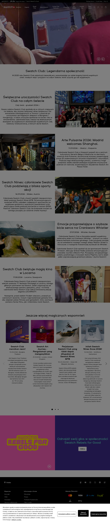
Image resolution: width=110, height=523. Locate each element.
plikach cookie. (16, 519)
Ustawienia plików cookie (66, 514)
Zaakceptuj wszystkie (98, 514)
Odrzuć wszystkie (83, 513)
